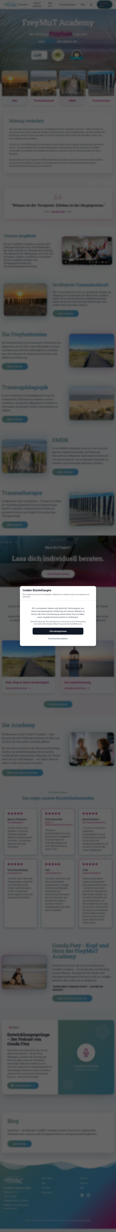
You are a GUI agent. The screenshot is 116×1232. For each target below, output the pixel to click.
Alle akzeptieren (58, 631)
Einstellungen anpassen (58, 638)
